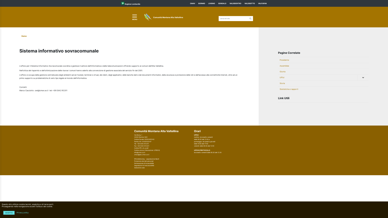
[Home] (148, 17)
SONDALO (222, 3)
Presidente (284, 60)
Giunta (282, 72)
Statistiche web (139, 168)
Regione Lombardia (132, 4)
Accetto (9, 213)
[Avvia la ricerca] (250, 18)
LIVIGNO (211, 3)
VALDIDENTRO (235, 3)
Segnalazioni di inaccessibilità (144, 165)
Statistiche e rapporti (289, 89)
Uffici (282, 77)
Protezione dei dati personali (143, 161)
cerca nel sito (225, 18)
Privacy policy (23, 213)
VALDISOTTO (250, 3)
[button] (363, 77)
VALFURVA (262, 3)
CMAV (192, 3)
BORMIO (201, 3)
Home (24, 36)
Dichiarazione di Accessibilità (144, 163)
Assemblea (284, 66)
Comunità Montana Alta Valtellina (168, 17)
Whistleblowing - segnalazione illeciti (146, 159)
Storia (282, 83)
